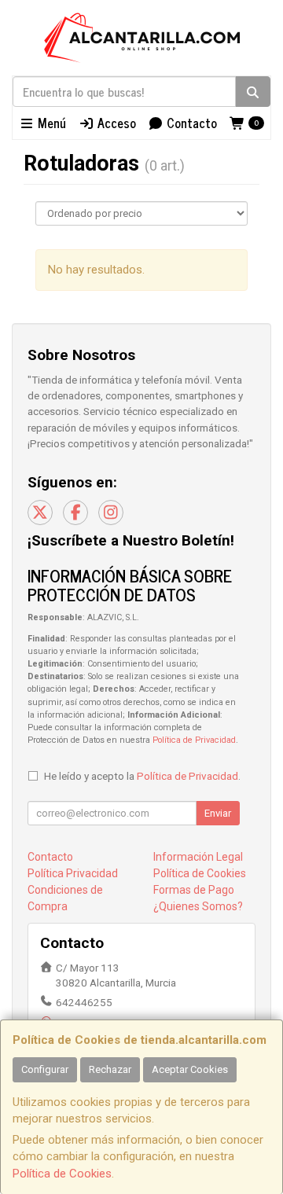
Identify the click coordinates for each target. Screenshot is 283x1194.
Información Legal (198, 856)
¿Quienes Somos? (198, 906)
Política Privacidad (73, 873)
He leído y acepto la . (142, 776)
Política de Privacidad (194, 740)
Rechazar (110, 1069)
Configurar (44, 1069)
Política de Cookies (62, 1173)
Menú (50, 122)
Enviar (217, 813)
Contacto (190, 122)
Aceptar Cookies (190, 1069)
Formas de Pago (193, 890)
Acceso (115, 122)
